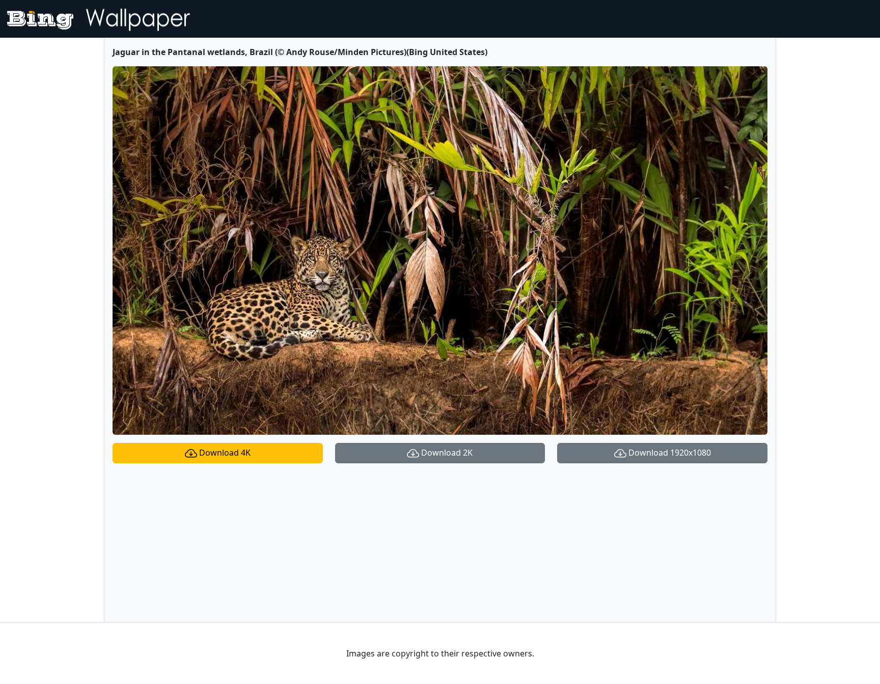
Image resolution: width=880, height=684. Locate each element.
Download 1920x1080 (668, 452)
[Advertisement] (440, 542)
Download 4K (224, 452)
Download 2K (446, 452)
